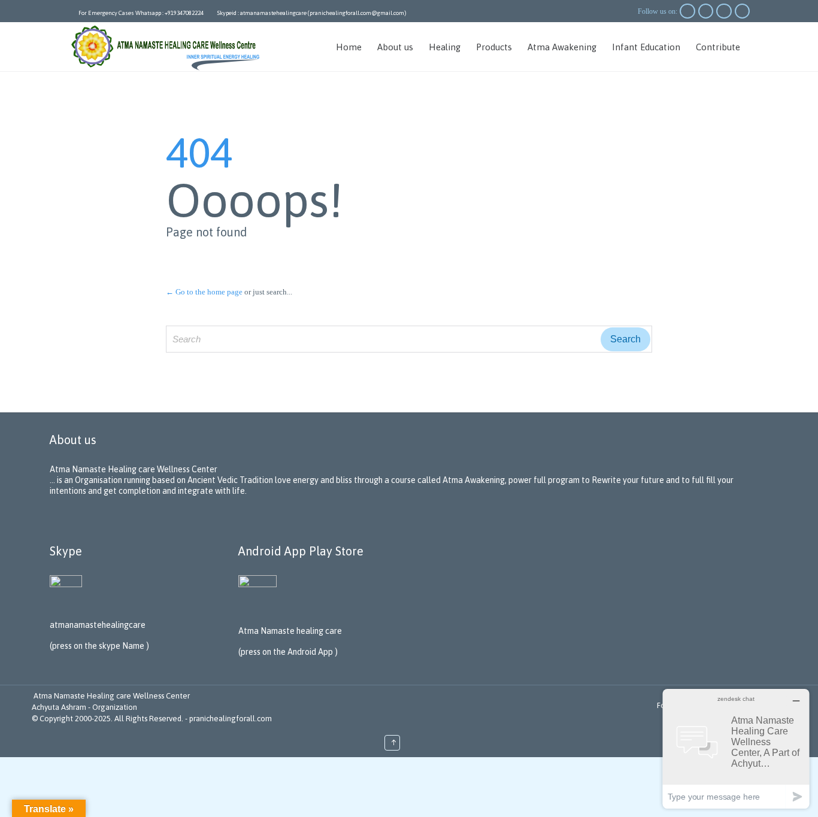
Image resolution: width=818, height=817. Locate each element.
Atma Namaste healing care (290, 631)
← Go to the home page (204, 291)
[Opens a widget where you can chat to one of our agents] (736, 748)
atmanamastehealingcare (98, 625)
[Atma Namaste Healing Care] (168, 46)
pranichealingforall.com (230, 718)
